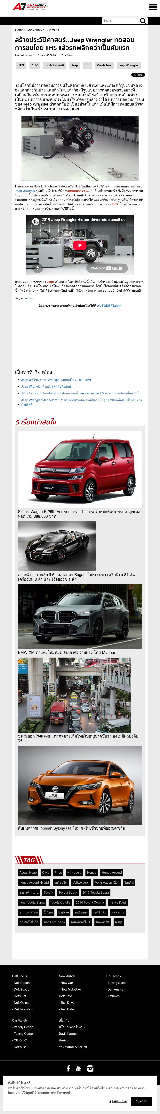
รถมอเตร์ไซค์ (29, 912)
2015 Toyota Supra (96, 892)
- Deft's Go (19, 1047)
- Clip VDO (19, 1040)
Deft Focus (19, 976)
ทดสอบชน (74, 872)
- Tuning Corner (23, 1033)
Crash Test (104, 65)
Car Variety (34, 30)
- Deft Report (21, 982)
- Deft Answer (115, 989)
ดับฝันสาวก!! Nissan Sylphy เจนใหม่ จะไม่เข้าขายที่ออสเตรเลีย (71, 828)
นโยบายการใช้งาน (72, 1027)
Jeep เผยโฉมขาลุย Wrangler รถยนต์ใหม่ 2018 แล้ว (56, 379)
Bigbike (63, 912)
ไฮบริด (129, 882)
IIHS (21, 65)
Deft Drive (66, 996)
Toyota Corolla (60, 902)
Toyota (48, 892)
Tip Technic (114, 976)
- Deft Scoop (20, 989)
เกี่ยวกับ (64, 1020)
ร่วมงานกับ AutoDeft (73, 1047)
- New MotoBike (70, 989)
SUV (35, 65)
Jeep (75, 65)
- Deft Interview (22, 1009)
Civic (45, 872)
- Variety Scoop (22, 1027)
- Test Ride (66, 1009)
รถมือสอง (81, 912)
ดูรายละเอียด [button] (118, 1101)
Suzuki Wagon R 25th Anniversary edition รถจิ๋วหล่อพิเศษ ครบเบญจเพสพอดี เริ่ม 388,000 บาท (79, 513)
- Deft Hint (19, 996)
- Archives (113, 996)
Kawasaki (103, 922)
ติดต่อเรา (65, 1040)
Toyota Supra (68, 892)
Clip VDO (52, 30)
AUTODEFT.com (109, 305)
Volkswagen (81, 882)
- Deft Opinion (21, 1002)
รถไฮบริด (60, 882)
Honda (91, 872)
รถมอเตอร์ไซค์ (80, 922)
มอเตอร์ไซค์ (117, 902)
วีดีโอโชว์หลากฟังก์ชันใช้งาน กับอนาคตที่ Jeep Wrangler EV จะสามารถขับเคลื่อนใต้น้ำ (80, 393)
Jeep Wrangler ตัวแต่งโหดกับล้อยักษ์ (46, 386)
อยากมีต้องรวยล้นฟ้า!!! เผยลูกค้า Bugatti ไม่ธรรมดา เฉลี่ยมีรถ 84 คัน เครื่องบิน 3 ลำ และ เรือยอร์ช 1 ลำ (76, 576)
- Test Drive (67, 1002)
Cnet (30, 298)
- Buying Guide (116, 982)
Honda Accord (112, 872)
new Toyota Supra (32, 902)
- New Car (66, 982)
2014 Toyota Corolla (90, 902)
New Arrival (67, 976)
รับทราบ (141, 1101)
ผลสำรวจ (118, 912)
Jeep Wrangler (128, 65)
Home (19, 30)
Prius (58, 872)
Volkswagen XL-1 (107, 882)
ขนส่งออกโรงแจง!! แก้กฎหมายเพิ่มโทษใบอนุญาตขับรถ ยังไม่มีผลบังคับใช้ (78, 738)
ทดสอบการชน (54, 65)
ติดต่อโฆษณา (68, 1033)
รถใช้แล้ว (99, 912)
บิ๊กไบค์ (48, 912)
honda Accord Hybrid (34, 882)
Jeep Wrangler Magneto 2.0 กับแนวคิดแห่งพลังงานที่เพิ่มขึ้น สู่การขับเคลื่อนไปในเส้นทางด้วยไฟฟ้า (81, 402)
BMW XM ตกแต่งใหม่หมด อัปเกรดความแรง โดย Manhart (67, 652)
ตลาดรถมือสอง (54, 922)
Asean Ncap (28, 872)
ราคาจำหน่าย (29, 892)
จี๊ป (87, 65)
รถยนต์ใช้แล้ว (29, 922)
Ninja (119, 922)
